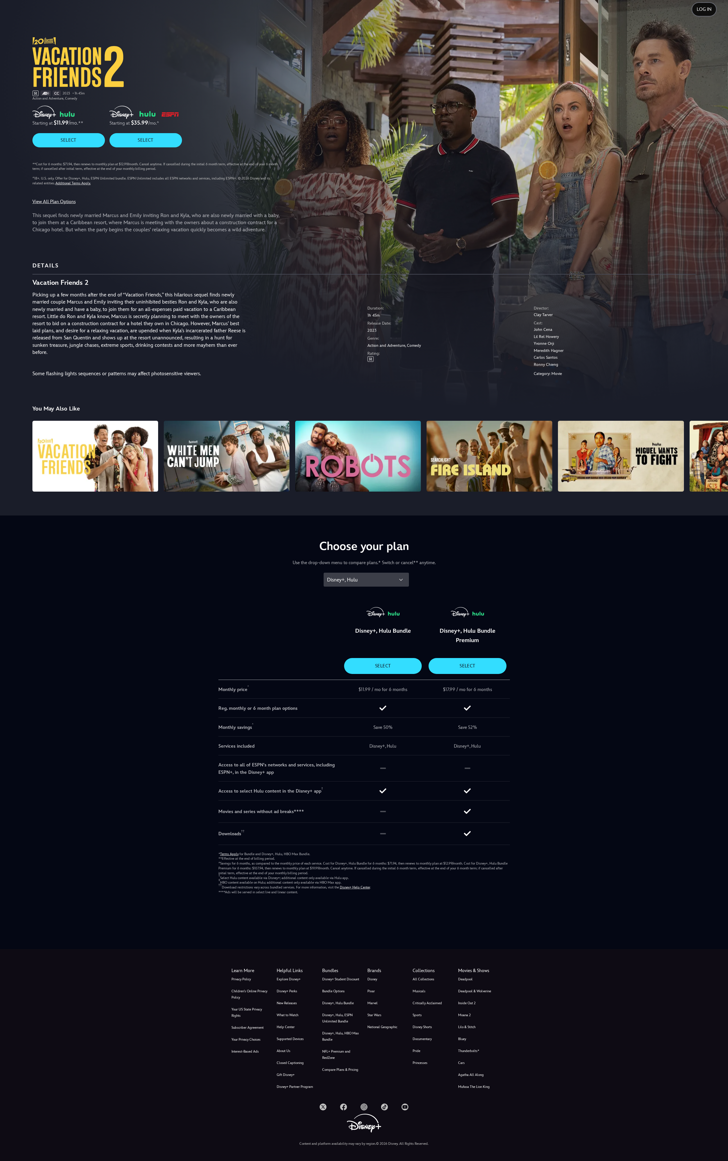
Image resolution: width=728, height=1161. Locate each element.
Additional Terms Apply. (73, 183)
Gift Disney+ (286, 1075)
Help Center (286, 1027)
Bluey (462, 1039)
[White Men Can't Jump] (226, 456)
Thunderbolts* (468, 1051)
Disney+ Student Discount (340, 979)
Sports (417, 1015)
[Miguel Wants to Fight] (621, 456)
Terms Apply (229, 854)
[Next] (717, 455)
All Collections (423, 979)
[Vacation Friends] (95, 456)
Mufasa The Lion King (474, 1087)
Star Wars (374, 1015)
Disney (372, 979)
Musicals (419, 991)
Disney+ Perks (287, 991)
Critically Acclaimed (427, 1003)
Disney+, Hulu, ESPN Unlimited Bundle (337, 1018)
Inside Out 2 (466, 1003)
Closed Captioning (290, 1063)
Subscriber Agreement (247, 1028)
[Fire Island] (489, 456)
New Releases (287, 1003)
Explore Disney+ (289, 979)
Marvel (372, 1003)
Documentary (422, 1039)
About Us (283, 1051)
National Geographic (382, 1027)
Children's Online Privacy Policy (249, 994)
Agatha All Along (471, 1075)
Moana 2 (464, 1015)
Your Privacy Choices (245, 1040)
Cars (461, 1063)
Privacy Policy (241, 979)
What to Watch (287, 1015)
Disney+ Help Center (355, 887)
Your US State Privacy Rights (246, 1012)
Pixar (371, 991)
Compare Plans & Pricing (340, 1070)
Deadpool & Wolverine (474, 991)
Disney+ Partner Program (295, 1087)
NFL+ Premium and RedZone (336, 1054)
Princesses (420, 1063)
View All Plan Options (54, 201)
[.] (323, 1107)
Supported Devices (290, 1039)
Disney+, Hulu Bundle (338, 1003)
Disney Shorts (422, 1027)
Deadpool (465, 979)
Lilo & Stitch (466, 1027)
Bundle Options (333, 991)
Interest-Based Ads (245, 1051)
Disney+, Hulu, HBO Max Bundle (340, 1036)
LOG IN (704, 9)
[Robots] (358, 456)
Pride (416, 1051)
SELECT (68, 140)
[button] (296, 970)
